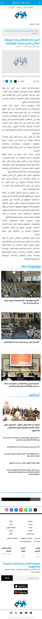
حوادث (30, 527)
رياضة (11, 521)
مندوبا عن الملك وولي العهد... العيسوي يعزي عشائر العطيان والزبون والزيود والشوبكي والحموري (22, 427)
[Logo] (21, 14)
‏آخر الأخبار (34, 394)
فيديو (11, 530)
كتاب (11, 524)
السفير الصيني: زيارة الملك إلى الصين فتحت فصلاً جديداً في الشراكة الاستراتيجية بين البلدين (21, 384)
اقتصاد (30, 530)
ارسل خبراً (11, 7)
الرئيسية (30, 521)
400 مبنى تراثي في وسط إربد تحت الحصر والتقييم (21, 342)
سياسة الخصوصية (26, 538)
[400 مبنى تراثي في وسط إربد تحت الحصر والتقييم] (21, 325)
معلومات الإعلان (28, 7)
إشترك (6, 578)
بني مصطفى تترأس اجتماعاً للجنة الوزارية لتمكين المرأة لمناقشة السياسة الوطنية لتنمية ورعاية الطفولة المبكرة (23, 472)
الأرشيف (19, 7)
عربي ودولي (30, 534)
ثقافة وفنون (11, 527)
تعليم (11, 534)
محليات (30, 524)
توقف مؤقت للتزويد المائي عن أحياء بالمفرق (24, 463)
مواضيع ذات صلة (31, 266)
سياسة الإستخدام (25, 541)
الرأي (38, 24)
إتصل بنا (37, 538)
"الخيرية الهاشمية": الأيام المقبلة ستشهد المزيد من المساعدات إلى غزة (21, 301)
